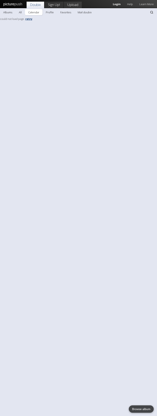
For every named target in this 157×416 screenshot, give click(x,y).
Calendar (33, 12)
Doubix (35, 4)
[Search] (151, 12)
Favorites (65, 12)
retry (28, 19)
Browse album (141, 409)
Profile (50, 12)
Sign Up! (54, 4)
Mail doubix (85, 12)
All (20, 12)
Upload (72, 4)
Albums (7, 12)
